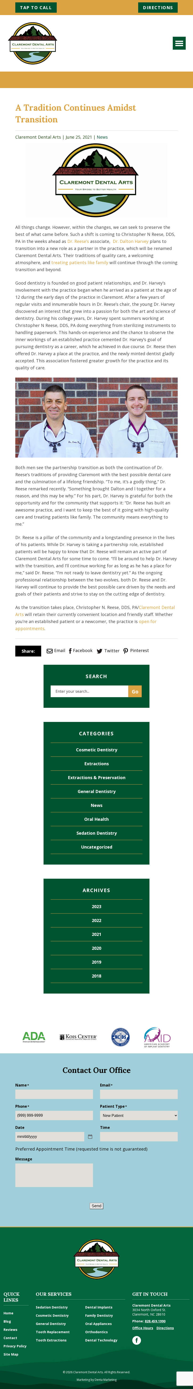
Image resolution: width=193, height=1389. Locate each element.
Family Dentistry (99, 1315)
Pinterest (139, 650)
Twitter (112, 650)
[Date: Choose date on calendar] (90, 1137)
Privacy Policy (15, 1346)
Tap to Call (36, 7)
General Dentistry (97, 791)
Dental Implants (99, 1307)
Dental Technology (101, 1340)
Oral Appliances (98, 1323)
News (102, 137)
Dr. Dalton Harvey (131, 241)
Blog (7, 1321)
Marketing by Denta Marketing (97, 1380)
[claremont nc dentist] (32, 43)
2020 (96, 948)
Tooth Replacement (53, 1332)
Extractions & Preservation (96, 777)
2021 (96, 934)
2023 (96, 906)
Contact (10, 1338)
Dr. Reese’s (78, 241)
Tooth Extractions (51, 1340)
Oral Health (96, 819)
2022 (96, 920)
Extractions (96, 763)
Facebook (82, 650)
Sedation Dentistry (96, 833)
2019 (96, 962)
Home (8, 1313)
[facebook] (136, 1340)
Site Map (11, 1354)
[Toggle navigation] (179, 43)
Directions (158, 7)
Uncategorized (96, 847)
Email (59, 650)
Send (96, 1206)
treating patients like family (79, 262)
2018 (96, 976)
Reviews (10, 1329)
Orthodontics (96, 1332)
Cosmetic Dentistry (96, 750)
